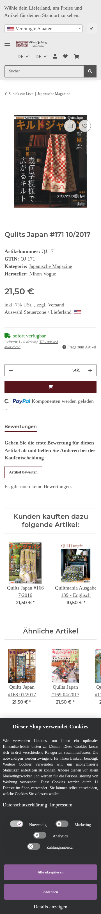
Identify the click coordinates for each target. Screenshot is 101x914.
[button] (55, 56)
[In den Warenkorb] (8, 112)
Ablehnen (50, 892)
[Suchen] (90, 71)
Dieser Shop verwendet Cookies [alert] (50, 726)
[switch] (16, 823)
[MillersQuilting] (32, 44)
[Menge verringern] (11, 370)
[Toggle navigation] (7, 41)
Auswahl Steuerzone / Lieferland (38, 312)
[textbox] (43, 28)
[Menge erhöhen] (90, 370)
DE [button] (20, 56)
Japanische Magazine (50, 266)
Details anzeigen (50, 906)
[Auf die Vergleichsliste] (70, 126)
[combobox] (43, 28)
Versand (56, 305)
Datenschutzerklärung (25, 805)
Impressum (61, 805)
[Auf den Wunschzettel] (85, 126)
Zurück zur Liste (20, 94)
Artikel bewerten (23, 472)
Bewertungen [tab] (20, 426)
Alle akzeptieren (50, 872)
